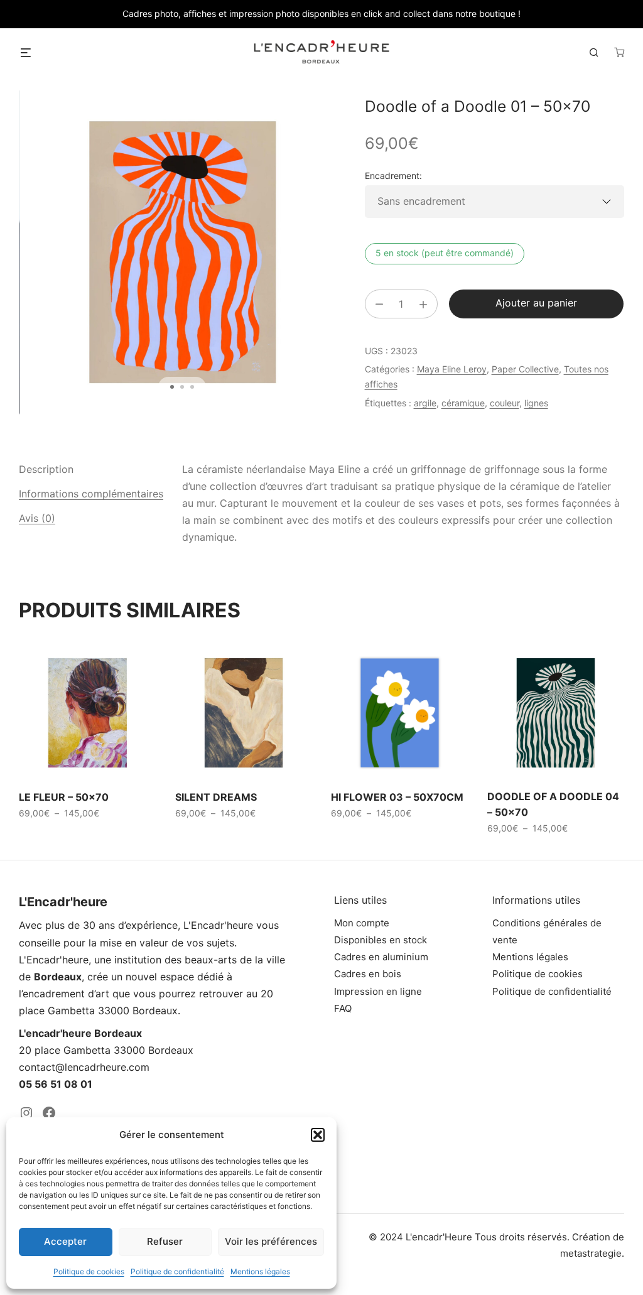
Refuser (165, 1241)
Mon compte (361, 923)
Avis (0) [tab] (37, 518)
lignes (536, 403)
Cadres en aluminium (381, 957)
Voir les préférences (271, 1241)
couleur (504, 403)
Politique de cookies (88, 1271)
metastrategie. (592, 1253)
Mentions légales (260, 1271)
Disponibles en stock (380, 940)
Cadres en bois (367, 974)
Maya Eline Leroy (452, 369)
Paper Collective (525, 369)
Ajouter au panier (536, 302)
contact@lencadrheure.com (84, 1067)
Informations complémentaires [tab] (91, 493)
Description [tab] (46, 469)
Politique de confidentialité (177, 1271)
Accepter (65, 1241)
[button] (317, 1135)
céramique (463, 403)
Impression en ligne (378, 991)
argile (425, 403)
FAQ (343, 1008)
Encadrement (392, 175)
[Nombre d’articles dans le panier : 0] (619, 52)
